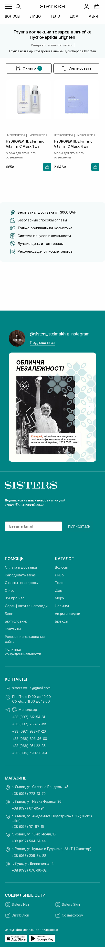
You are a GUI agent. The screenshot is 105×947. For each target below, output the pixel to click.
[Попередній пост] (15, 407)
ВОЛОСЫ (12, 16)
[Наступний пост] (90, 407)
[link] (96, 6)
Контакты (13, 629)
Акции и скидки (67, 614)
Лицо (59, 575)
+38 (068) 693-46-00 (29, 739)
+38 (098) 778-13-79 (29, 793)
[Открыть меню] (8, 6)
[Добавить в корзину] (47, 167)
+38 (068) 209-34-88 (29, 855)
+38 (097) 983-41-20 (29, 731)
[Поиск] (18, 6)
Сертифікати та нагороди (26, 606)
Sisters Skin (71, 904)
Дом (59, 590)
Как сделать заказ (20, 575)
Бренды (61, 621)
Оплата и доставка (21, 567)
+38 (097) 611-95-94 (28, 808)
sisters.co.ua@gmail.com (31, 688)
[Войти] (86, 6)
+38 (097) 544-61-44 (29, 841)
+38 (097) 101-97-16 (28, 826)
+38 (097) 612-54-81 (28, 717)
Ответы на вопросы (21, 583)
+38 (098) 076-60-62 (29, 870)
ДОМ (74, 16)
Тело (59, 583)
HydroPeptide (15, 135)
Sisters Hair (20, 904)
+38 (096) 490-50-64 (29, 753)
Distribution (20, 915)
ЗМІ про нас (14, 598)
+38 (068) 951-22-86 (29, 746)
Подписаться (42, 342)
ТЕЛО (55, 16)
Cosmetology (72, 915)
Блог (8, 614)
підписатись (79, 526)
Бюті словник (16, 621)
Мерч (59, 598)
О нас (9, 590)
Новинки (62, 606)
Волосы (61, 567)
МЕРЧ (93, 16)
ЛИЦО (35, 16)
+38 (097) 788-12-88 (29, 724)
